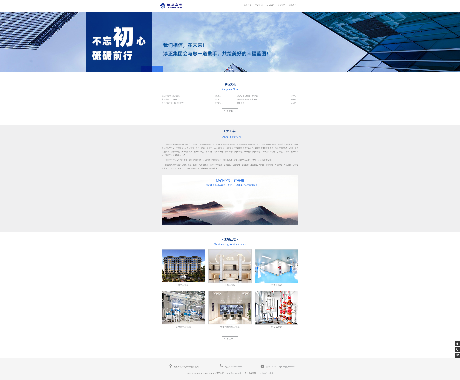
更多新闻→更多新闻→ (230, 113)
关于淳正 (247, 5)
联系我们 (292, 5)
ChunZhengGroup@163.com (283, 367)
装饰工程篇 (230, 285)
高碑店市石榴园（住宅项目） (249, 96)
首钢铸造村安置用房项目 (247, 99)
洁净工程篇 (276, 285)
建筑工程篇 (183, 285)
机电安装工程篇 (183, 327)
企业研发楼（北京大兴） (171, 96)
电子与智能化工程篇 (230, 327)
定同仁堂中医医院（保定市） (173, 103)
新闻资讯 (281, 5)
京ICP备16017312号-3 (234, 373)
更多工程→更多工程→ (230, 340)
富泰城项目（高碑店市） (171, 99)
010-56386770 (236, 367)
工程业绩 (259, 5)
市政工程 (240, 103)
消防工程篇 (276, 327)
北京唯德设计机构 (265, 373)
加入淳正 (270, 5)
